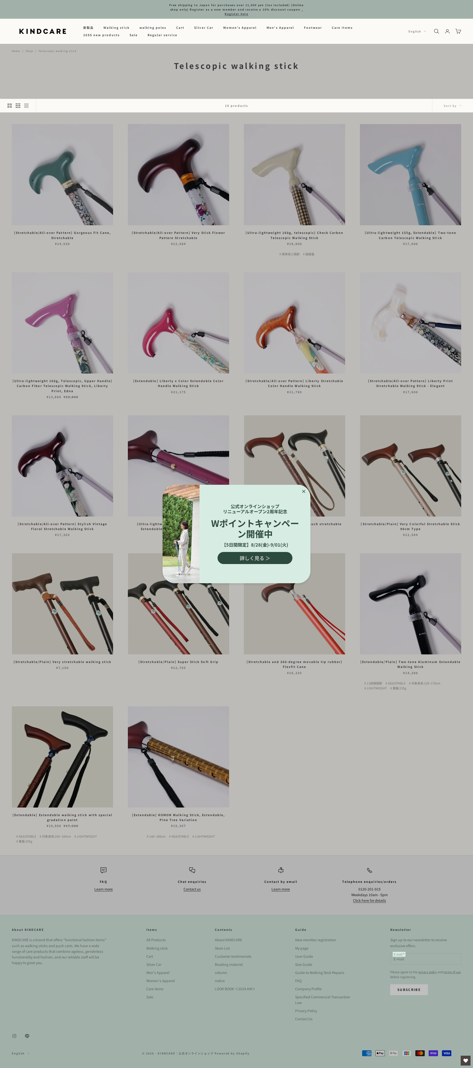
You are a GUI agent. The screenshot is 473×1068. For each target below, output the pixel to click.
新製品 (88, 27)
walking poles (153, 27)
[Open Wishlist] (466, 1061)
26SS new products (101, 35)
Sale (134, 35)
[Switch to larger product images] (9, 105)
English (414, 31)
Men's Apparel (280, 27)
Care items (342, 27)
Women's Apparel (240, 27)
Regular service (163, 35)
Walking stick (116, 27)
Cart (180, 27)
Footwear (313, 27)
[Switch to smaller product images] (18, 105)
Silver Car (203, 27)
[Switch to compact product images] (26, 105)
